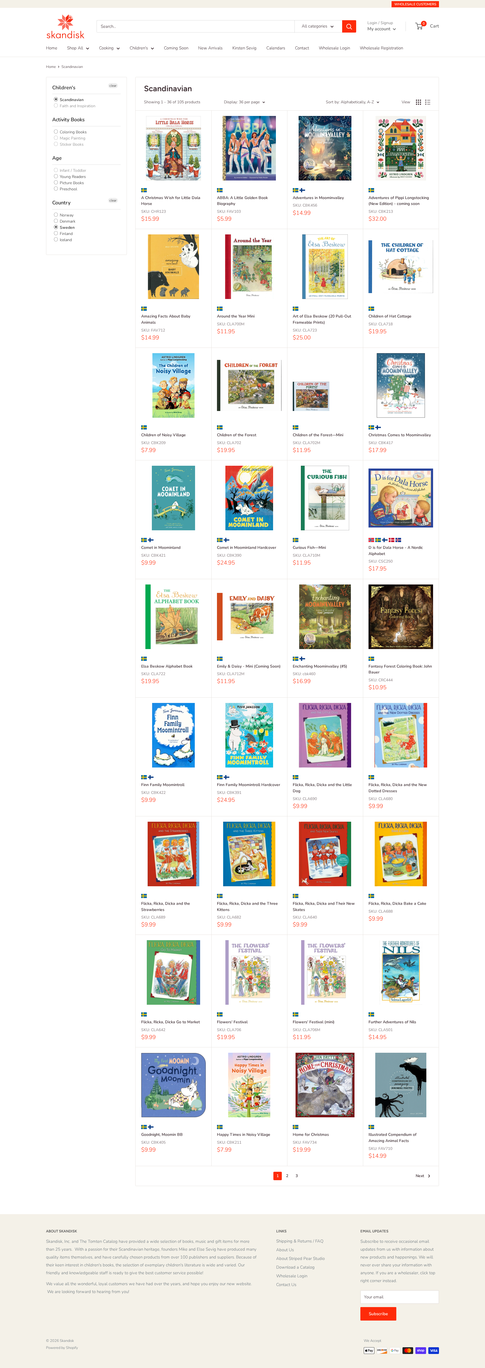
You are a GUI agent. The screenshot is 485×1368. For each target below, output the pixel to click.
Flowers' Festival (232, 1022)
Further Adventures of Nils (392, 1022)
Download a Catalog (295, 1267)
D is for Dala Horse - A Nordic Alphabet (396, 550)
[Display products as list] (427, 102)
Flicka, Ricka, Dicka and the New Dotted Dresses (398, 788)
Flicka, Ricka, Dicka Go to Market (170, 1022)
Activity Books (68, 119)
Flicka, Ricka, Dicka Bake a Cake (397, 903)
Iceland (65, 240)
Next (420, 1176)
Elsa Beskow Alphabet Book (167, 666)
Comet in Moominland (160, 547)
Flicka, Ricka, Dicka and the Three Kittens (247, 906)
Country (61, 202)
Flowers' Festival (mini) (314, 1022)
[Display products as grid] (418, 102)
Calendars (275, 48)
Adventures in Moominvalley (318, 197)
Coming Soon (176, 48)
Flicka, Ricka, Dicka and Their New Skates (324, 906)
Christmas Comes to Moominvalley (400, 435)
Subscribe (378, 1314)
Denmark (67, 221)
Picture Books (71, 183)
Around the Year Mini (236, 316)
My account (379, 29)
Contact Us (286, 1284)
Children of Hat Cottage (390, 316)
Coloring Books (73, 132)
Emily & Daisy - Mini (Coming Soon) (249, 666)
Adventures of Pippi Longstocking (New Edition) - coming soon (399, 201)
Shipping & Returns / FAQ (299, 1241)
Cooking (106, 48)
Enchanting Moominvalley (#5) (320, 666)
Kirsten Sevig (244, 48)
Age (57, 158)
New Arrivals (210, 48)
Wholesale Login (334, 48)
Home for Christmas (311, 1134)
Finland (66, 233)
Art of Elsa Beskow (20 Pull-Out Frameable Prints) (322, 319)
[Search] (349, 26)
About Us (285, 1250)
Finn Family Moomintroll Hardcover (248, 784)
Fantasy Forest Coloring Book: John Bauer (400, 669)
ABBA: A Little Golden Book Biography (242, 201)
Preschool (68, 189)
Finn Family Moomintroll (162, 784)
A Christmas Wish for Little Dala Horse (170, 201)
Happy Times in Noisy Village (243, 1134)
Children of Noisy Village (163, 435)
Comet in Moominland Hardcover (246, 547)
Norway (66, 215)
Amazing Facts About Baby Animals (165, 319)
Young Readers (72, 176)
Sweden (67, 227)
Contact (302, 48)
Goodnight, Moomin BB (162, 1134)
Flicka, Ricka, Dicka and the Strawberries (165, 906)
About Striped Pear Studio (300, 1258)
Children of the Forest (236, 435)
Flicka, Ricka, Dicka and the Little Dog (322, 788)
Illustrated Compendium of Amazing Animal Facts (393, 1137)
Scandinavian (72, 66)
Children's (139, 48)
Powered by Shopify (62, 1347)
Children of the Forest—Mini (318, 435)
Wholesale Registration (381, 48)
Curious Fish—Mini (309, 547)
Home (51, 48)
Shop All (75, 48)
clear (112, 85)
